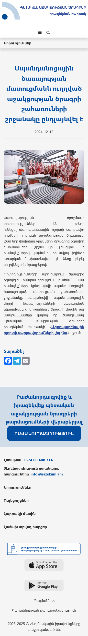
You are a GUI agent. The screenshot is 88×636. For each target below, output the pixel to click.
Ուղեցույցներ (16, 500)
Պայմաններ (44, 600)
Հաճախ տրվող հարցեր (25, 526)
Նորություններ (17, 42)
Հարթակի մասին (20, 513)
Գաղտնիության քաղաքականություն (44, 610)
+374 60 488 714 (38, 459)
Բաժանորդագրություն (44, 433)
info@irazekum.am (47, 474)
